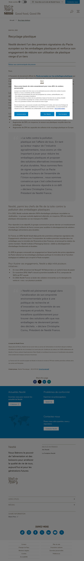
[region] (42, 99)
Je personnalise (21, 114)
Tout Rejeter (47, 114)
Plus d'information (60, 108)
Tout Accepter (63, 114)
